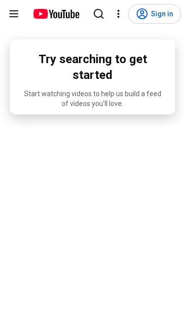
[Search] (99, 14)
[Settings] (118, 14)
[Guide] (14, 14)
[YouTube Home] (56, 14)
